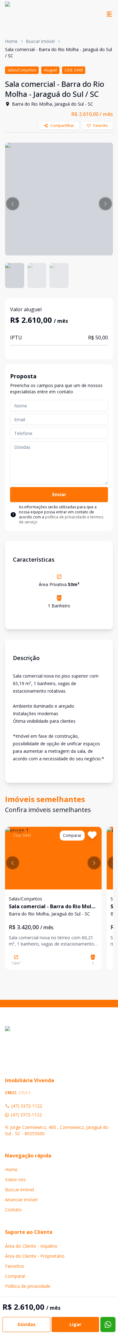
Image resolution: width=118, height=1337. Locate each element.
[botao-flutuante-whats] (107, 1324)
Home (11, 41)
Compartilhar (62, 125)
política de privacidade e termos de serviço (61, 519)
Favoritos (14, 1266)
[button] (12, 203)
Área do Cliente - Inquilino (31, 1246)
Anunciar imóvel (21, 1200)
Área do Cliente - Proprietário (35, 1256)
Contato (13, 1210)
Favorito (100, 125)
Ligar (75, 1324)
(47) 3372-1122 (26, 1106)
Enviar (59, 494)
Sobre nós (15, 1179)
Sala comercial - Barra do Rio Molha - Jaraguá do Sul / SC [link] (58, 52)
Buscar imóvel (40, 41)
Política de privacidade (27, 1286)
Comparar (15, 1276)
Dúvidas (27, 1324)
